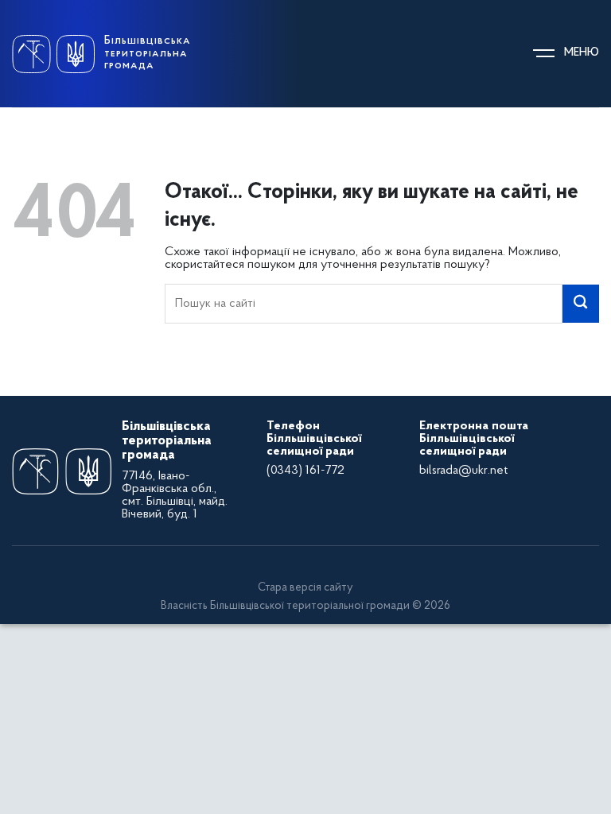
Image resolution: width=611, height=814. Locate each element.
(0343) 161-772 (305, 470)
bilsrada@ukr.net (463, 470)
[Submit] (580, 304)
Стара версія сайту (305, 588)
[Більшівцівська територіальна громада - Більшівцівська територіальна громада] (53, 54)
